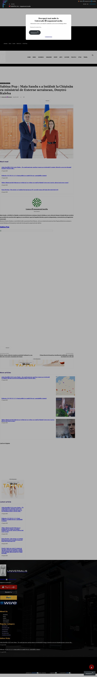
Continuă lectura (48, 36)
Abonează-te (34, 32)
